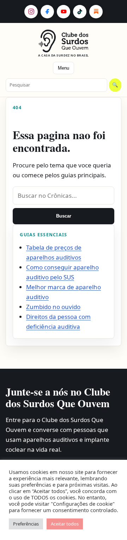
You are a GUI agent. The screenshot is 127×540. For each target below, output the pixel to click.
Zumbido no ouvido (53, 307)
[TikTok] (79, 11)
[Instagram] (31, 11)
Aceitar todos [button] (65, 524)
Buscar (63, 216)
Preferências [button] (26, 524)
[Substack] (96, 11)
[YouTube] (63, 11)
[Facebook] (47, 11)
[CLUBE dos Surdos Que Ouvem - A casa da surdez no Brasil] (64, 41)
